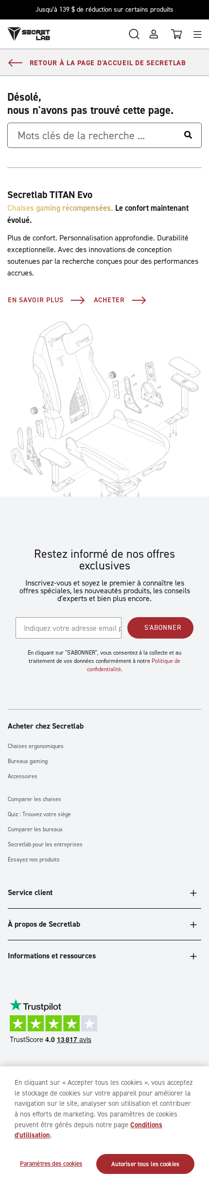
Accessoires (22, 776)
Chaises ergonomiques (36, 746)
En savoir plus (36, 299)
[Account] (153, 34)
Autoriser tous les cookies (145, 1164)
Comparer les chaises (34, 799)
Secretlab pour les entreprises (45, 844)
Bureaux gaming (28, 761)
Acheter (109, 299)
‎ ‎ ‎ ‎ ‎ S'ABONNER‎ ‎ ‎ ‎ (160, 627)
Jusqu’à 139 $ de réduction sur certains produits (104, 9)
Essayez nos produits (34, 859)
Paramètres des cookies (51, 1163)
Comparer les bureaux (35, 829)
